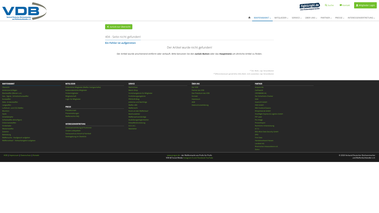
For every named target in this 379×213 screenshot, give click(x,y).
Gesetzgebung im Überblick (75, 136)
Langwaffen (6, 105)
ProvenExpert (260, 123)
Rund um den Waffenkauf (138, 111)
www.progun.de (173, 155)
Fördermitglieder (71, 93)
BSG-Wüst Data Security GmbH (266, 131)
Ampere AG (259, 87)
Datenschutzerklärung (200, 105)
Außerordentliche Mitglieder (76, 90)
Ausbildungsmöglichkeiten (139, 120)
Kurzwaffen (6, 99)
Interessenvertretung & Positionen (78, 127)
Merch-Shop (133, 90)
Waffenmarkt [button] (262, 17)
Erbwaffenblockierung (137, 123)
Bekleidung (6, 134)
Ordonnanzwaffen (9, 123)
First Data (258, 137)
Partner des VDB (198, 90)
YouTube (209, 157)
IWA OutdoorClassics (263, 108)
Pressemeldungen (72, 113)
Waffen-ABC (133, 105)
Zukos (257, 149)
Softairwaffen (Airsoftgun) (12, 120)
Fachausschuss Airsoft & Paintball (78, 133)
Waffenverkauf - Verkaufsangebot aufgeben (19, 140)
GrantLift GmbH (261, 102)
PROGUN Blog (134, 99)
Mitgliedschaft (70, 96)
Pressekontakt (70, 110)
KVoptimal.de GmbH (263, 111)
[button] (249, 18)
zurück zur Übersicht (119, 26)
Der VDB (195, 87)
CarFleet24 (259, 90)
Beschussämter (134, 114)
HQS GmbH (259, 105)
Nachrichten (133, 87)
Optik (4, 114)
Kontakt (195, 96)
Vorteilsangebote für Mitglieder (140, 93)
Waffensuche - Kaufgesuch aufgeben (16, 137)
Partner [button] (325, 17)
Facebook (201, 157)
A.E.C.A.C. (132, 126)
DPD (256, 134)
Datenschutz (26, 155)
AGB (193, 102)
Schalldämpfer (7, 117)
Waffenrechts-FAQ (72, 116)
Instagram (187, 157)
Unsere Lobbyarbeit (73, 130)
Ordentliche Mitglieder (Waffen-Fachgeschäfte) (83, 87)
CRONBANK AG (260, 93)
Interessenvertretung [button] (361, 17)
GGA (256, 99)
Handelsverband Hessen (264, 140)
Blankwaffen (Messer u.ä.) (12, 93)
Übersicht (5, 87)
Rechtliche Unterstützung (264, 126)
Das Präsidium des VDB (200, 93)
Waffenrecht (133, 108)
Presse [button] (339, 17)
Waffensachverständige (137, 117)
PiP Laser (258, 117)
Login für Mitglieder (73, 99)
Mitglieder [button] (280, 17)
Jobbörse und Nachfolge (138, 102)
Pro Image (259, 120)
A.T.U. (257, 129)
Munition (5, 111)
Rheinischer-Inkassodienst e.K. (266, 146)
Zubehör (5, 131)
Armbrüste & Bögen (9, 90)
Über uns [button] (310, 17)
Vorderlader (6, 126)
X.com (194, 157)
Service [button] (296, 17)
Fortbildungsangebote (137, 96)
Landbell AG (259, 143)
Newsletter (133, 129)
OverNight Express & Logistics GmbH (269, 114)
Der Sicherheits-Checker (264, 96)
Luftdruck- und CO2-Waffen (12, 108)
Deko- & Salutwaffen (10, 102)
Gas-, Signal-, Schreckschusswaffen (15, 96)
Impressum (196, 99)
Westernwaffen (8, 129)
